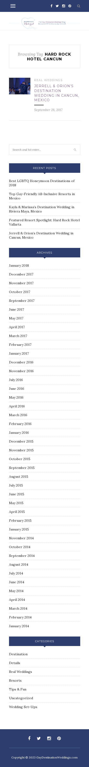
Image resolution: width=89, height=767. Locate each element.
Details (14, 663)
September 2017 (21, 301)
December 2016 (21, 362)
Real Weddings (48, 80)
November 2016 (21, 371)
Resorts (15, 680)
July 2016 (16, 380)
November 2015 (21, 450)
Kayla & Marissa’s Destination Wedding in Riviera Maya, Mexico (41, 209)
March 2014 (18, 608)
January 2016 (19, 432)
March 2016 (18, 415)
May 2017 (16, 318)
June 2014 (16, 582)
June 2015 (16, 494)
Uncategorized (21, 698)
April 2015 (17, 512)
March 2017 (18, 336)
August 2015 (18, 476)
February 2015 (20, 520)
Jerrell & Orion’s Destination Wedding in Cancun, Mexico (56, 93)
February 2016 (20, 424)
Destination (18, 654)
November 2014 (21, 538)
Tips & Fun (17, 689)
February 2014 (20, 617)
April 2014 (17, 600)
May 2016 (16, 397)
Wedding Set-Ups (23, 707)
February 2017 (20, 344)
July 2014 (16, 573)
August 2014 (18, 564)
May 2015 (16, 503)
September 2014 (22, 556)
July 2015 (16, 485)
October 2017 (19, 292)
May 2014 (16, 591)
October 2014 (19, 547)
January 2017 (19, 353)
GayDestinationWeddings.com (57, 757)
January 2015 (19, 529)
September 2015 (22, 468)
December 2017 (21, 274)
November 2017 (21, 283)
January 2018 (19, 265)
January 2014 (19, 626)
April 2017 (17, 327)
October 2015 (19, 459)
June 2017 (16, 309)
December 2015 (21, 441)
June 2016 (16, 388)
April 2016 (17, 406)
